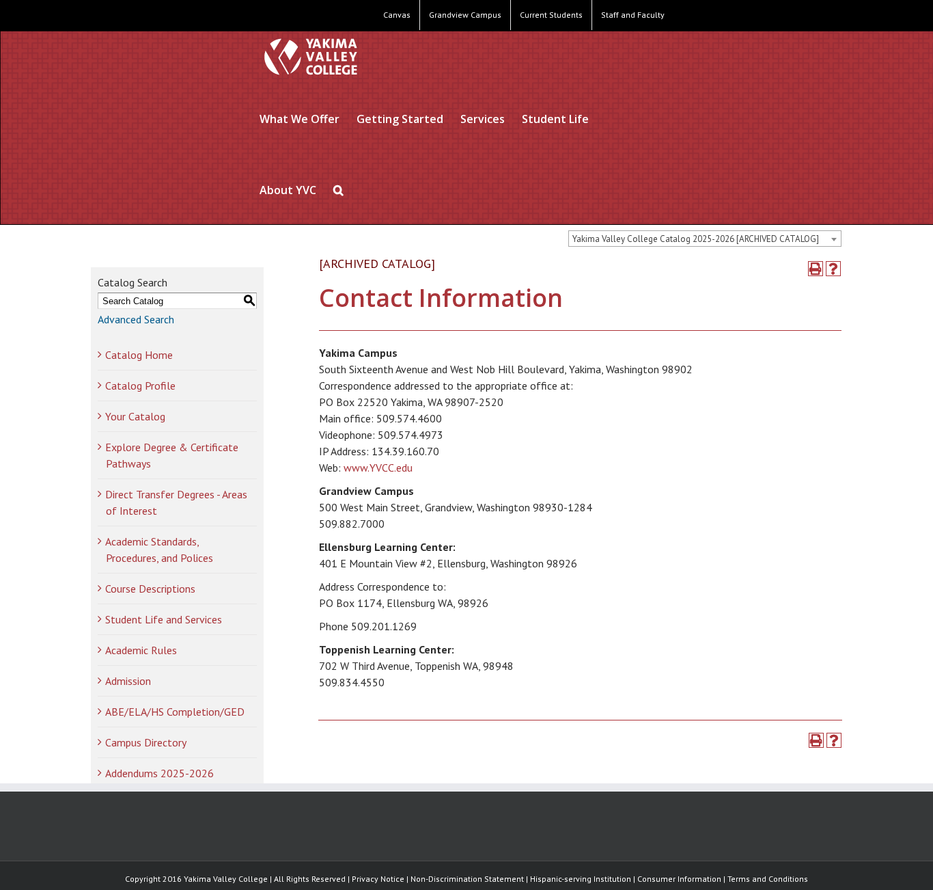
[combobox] (704, 238)
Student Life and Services (163, 619)
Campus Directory (145, 742)
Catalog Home (139, 355)
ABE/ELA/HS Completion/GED (175, 711)
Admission (128, 681)
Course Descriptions (150, 588)
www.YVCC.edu (378, 467)
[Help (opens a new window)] (833, 268)
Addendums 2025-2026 (159, 773)
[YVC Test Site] (311, 56)
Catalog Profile (140, 385)
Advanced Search (136, 319)
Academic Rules (141, 650)
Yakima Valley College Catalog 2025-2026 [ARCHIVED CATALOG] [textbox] (695, 239)
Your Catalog (135, 416)
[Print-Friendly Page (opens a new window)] (815, 268)
